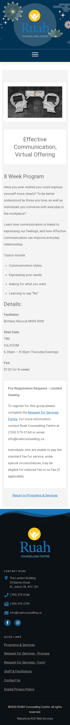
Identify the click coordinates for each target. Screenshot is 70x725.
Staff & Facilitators (18, 671)
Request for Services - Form (24, 662)
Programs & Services (19, 645)
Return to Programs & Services (35, 495)
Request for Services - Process (26, 653)
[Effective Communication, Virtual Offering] (35, 102)
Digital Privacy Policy (19, 689)
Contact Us (12, 680)
